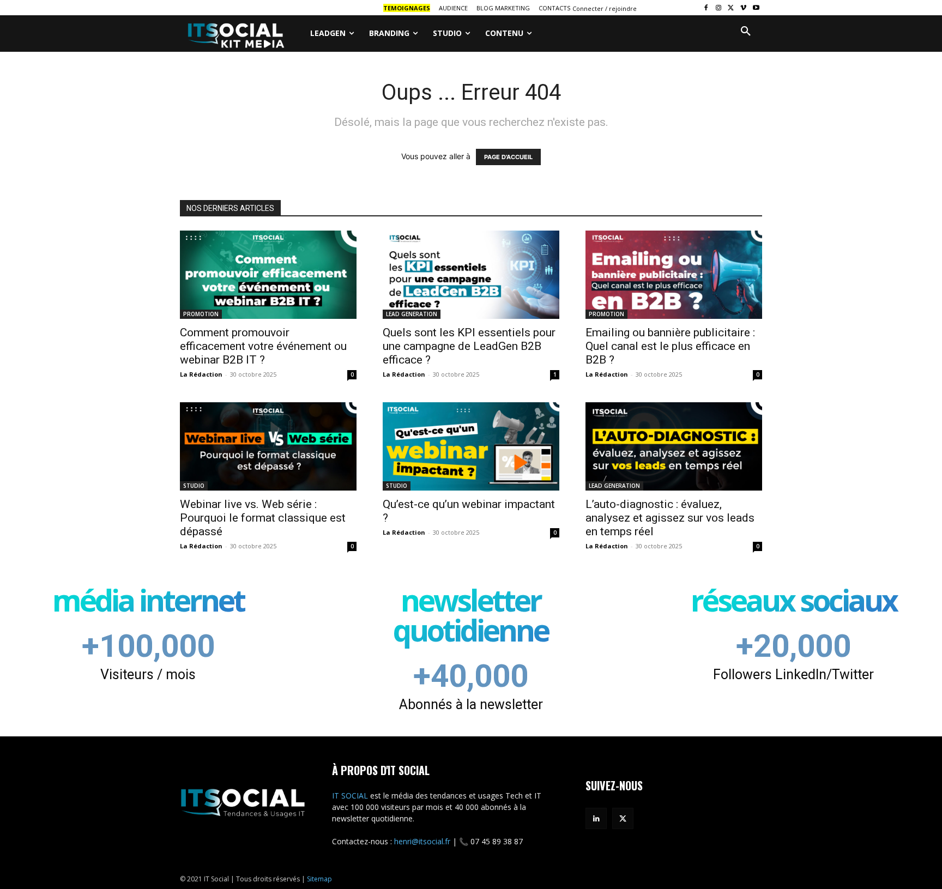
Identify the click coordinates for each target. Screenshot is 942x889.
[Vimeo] (743, 8)
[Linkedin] (596, 818)
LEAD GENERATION (411, 314)
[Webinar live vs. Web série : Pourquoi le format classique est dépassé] (268, 446)
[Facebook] (706, 8)
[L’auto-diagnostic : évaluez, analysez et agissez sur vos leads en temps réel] (673, 446)
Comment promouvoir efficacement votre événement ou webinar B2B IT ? (263, 346)
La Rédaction (201, 374)
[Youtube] (756, 8)
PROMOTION (201, 314)
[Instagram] (718, 8)
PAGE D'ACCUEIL (508, 157)
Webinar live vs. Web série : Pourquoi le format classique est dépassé (263, 518)
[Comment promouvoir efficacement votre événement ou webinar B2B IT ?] (268, 275)
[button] (745, 31)
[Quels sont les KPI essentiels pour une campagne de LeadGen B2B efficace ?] (471, 275)
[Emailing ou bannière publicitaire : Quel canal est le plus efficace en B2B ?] (673, 275)
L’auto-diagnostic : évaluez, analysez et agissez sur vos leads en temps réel (669, 518)
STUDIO (193, 485)
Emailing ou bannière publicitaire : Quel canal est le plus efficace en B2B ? (670, 346)
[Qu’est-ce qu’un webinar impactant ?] (471, 446)
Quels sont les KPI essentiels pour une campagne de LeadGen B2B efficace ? (469, 346)
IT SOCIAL (350, 795)
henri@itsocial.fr (422, 841)
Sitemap (319, 879)
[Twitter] (731, 8)
